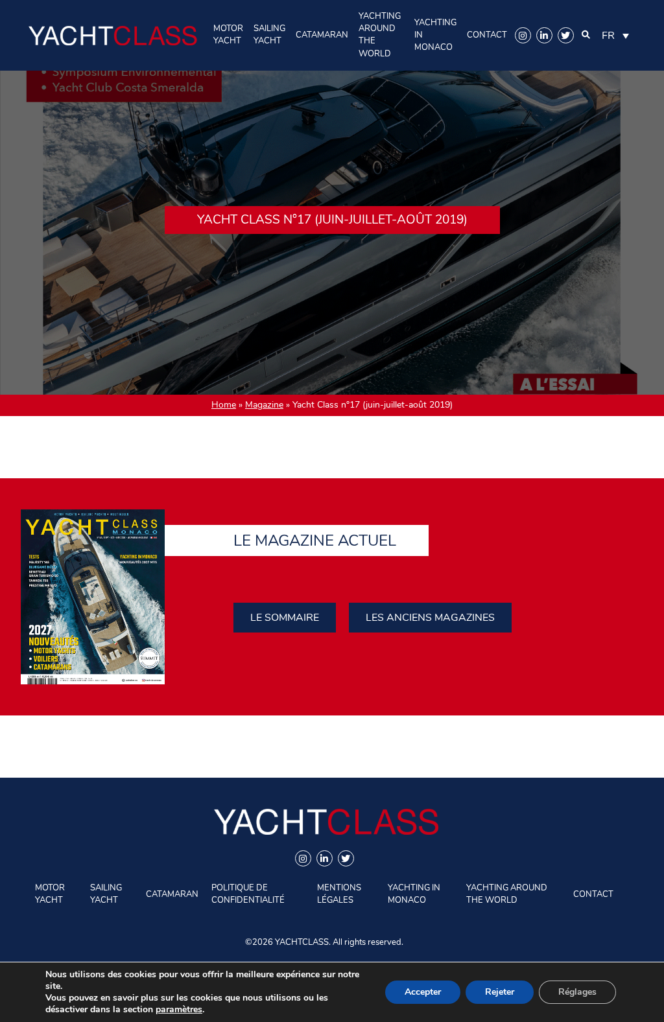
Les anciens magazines (430, 617)
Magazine (264, 405)
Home (223, 405)
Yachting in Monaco (435, 35)
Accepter (423, 992)
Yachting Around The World (380, 35)
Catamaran (322, 35)
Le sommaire (284, 617)
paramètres (179, 1010)
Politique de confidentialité (248, 894)
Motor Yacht (228, 35)
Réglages (577, 992)
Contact (487, 35)
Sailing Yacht (269, 35)
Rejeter (499, 992)
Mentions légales (339, 894)
